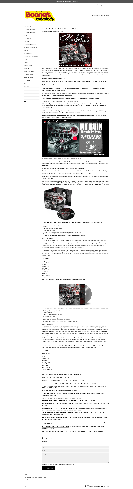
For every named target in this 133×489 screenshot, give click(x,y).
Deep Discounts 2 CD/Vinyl (30, 32)
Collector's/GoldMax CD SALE (30, 44)
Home (25, 35)
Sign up (47, 5)
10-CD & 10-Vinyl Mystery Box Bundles (30, 49)
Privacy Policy (27, 479)
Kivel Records (27, 80)
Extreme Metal (27, 92)
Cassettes (26, 86)
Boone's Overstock (35, 486)
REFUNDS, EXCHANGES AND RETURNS (35, 477)
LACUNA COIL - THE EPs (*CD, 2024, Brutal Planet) (55, 398)
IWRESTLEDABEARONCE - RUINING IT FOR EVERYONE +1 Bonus (59, 417)
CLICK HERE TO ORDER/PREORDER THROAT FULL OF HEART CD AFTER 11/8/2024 (64, 280)
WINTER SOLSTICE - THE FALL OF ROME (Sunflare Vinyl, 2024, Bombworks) (62, 401)
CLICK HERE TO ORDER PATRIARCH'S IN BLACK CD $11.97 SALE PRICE (61, 431)
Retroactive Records (28, 74)
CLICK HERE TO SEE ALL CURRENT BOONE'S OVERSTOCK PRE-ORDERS (61, 375)
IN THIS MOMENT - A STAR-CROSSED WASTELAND (55, 422)
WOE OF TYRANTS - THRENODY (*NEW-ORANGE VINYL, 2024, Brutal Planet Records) (64, 403)
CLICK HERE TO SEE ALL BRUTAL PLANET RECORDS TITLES (58, 377)
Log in (43, 5)
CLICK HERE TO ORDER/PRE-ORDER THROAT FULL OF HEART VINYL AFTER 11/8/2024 (65, 372)
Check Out (106, 5)
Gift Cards (26, 98)
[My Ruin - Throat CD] (58, 219)
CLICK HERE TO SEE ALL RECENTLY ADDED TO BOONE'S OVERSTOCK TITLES (63, 380)
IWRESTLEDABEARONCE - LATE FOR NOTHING (54, 413)
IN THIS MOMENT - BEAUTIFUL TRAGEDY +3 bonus (55, 426)
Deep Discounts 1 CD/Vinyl (30, 29)
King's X (26, 62)
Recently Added (27, 38)
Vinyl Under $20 (27, 26)
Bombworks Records (28, 77)
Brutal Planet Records (29, 71)
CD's (25, 83)
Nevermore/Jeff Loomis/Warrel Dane (31, 58)
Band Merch (27, 95)
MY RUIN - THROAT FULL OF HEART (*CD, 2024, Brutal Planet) (58, 222)
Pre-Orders (26, 41)
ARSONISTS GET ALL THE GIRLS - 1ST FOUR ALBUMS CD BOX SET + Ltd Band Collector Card (67, 408)
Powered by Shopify (43, 486)
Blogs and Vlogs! (28, 53)
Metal (25, 89)
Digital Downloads (28, 65)
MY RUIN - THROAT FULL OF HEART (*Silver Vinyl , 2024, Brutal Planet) (60, 308)
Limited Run (27, 68)
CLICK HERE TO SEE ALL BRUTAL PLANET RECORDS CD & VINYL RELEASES (75, 383)
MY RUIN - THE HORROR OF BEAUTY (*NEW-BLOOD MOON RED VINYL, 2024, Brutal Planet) (66, 393)
